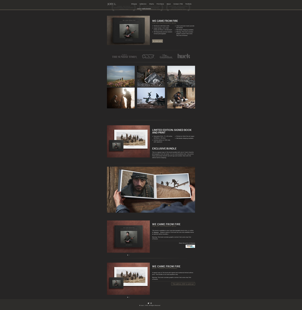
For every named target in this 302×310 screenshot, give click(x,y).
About (169, 4)
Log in (139, 8)
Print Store (160, 4)
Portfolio (189, 4)
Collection (143, 4)
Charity (151, 4)
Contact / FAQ (178, 4)
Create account (146, 8)
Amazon (156, 232)
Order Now (158, 41)
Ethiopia (134, 4)
